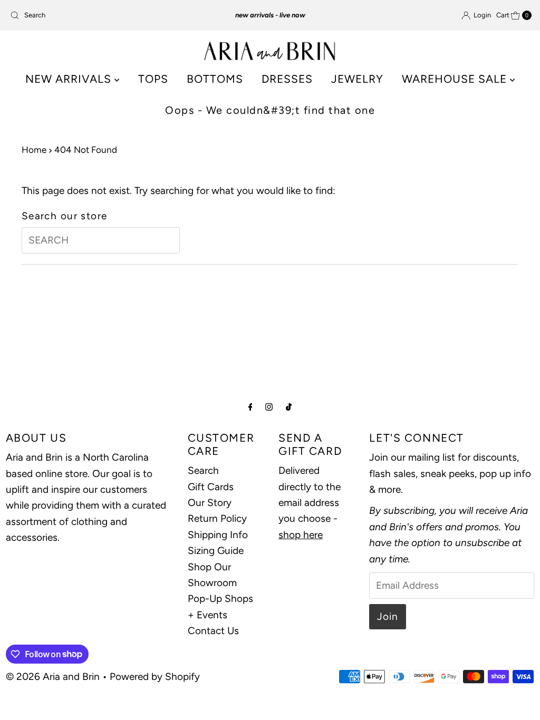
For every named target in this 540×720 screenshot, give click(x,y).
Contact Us (213, 631)
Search (203, 470)
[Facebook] (250, 407)
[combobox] (91, 15)
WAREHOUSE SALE (456, 78)
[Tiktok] (289, 407)
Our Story (210, 503)
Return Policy (217, 518)
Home (34, 149)
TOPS (153, 78)
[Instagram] (269, 407)
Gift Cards (211, 487)
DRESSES (287, 78)
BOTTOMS (215, 78)
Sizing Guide (216, 550)
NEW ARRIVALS (69, 78)
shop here (300, 535)
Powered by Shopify (155, 676)
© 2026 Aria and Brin (53, 676)
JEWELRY (357, 78)
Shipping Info (218, 535)
